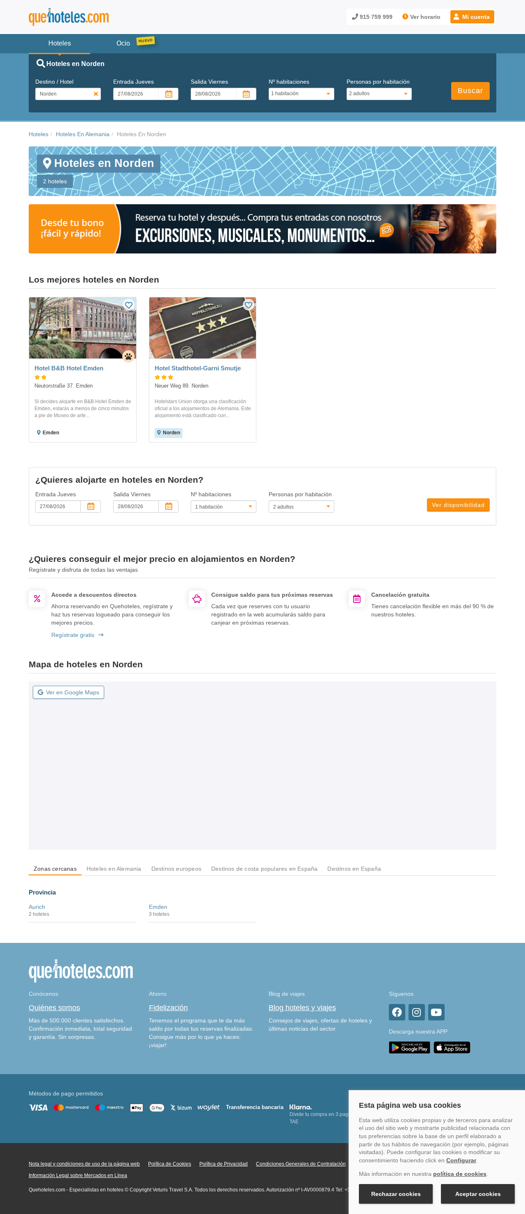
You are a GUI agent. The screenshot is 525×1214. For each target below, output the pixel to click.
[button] (472, 16)
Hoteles (38, 134)
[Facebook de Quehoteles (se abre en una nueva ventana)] (397, 1012)
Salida (209, 81)
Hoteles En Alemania (83, 134)
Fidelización (168, 1008)
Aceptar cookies (478, 1194)
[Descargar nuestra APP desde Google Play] (409, 1047)
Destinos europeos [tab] (176, 868)
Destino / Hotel (54, 81)
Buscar (470, 91)
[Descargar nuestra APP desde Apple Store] (452, 1047)
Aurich (37, 907)
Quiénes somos (54, 1008)
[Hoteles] (90, 17)
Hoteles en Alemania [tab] (114, 868)
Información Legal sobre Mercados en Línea (78, 1175)
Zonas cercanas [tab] (55, 868)
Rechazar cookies (396, 1194)
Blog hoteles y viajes (302, 1008)
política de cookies (459, 1174)
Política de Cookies (169, 1164)
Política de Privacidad (223, 1164)
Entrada (133, 81)
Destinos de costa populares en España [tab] (264, 868)
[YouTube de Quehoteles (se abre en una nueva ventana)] (436, 1012)
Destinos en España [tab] (354, 868)
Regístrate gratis (72, 635)
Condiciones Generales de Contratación (301, 1164)
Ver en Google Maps (72, 692)
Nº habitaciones (289, 81)
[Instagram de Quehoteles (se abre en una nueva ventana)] (417, 1012)
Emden (158, 907)
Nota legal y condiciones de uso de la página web (84, 1164)
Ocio (123, 43)
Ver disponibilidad (458, 505)
